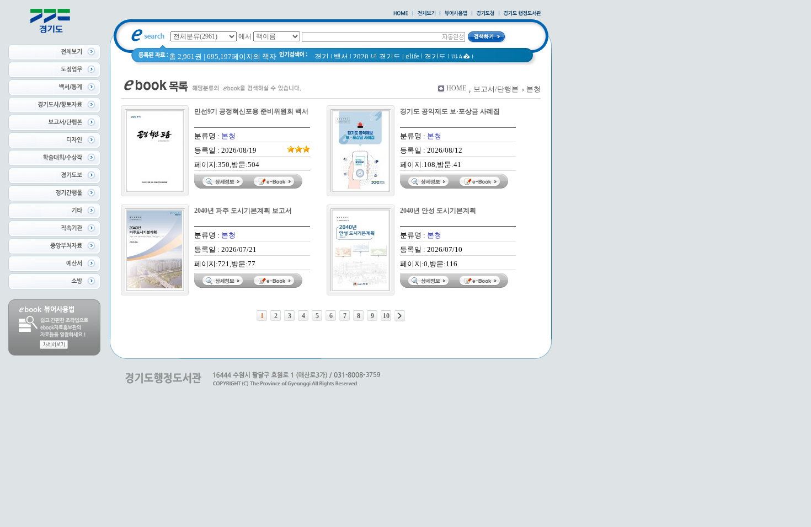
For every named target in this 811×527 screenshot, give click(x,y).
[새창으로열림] (485, 14)
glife (412, 56)
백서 (341, 56)
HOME (456, 88)
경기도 (435, 56)
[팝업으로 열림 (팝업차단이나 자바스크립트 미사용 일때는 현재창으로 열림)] (456, 14)
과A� (460, 57)
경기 (321, 56)
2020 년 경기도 (377, 56)
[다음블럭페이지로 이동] (400, 316)
